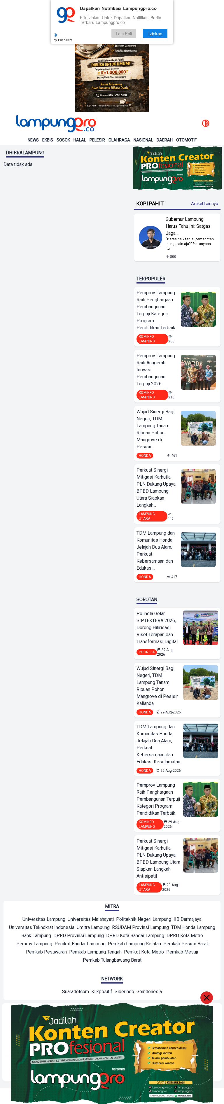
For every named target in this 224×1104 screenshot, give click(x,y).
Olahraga (119, 140)
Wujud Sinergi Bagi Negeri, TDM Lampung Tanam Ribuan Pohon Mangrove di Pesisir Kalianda (157, 686)
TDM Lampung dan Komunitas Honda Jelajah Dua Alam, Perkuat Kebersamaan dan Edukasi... (155, 550)
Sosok (63, 140)
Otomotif (186, 140)
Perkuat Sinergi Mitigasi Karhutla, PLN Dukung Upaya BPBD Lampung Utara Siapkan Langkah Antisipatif (158, 858)
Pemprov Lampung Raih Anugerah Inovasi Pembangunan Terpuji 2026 (155, 369)
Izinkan (155, 33)
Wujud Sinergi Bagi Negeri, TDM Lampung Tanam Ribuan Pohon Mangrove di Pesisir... (155, 429)
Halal (80, 140)
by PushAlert (63, 39)
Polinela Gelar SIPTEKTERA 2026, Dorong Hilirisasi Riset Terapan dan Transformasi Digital (157, 627)
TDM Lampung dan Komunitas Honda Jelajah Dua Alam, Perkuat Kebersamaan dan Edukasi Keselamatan (158, 744)
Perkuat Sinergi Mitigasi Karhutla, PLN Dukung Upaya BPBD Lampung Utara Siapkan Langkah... (156, 487)
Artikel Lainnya (204, 203)
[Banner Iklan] (112, 56)
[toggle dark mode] (205, 123)
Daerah (165, 140)
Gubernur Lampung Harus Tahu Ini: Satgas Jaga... (188, 226)
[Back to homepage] (55, 123)
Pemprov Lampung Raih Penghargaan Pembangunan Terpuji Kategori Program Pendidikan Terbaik (155, 310)
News (33, 140)
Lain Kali (124, 33)
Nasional (143, 140)
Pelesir (97, 140)
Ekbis (47, 140)
